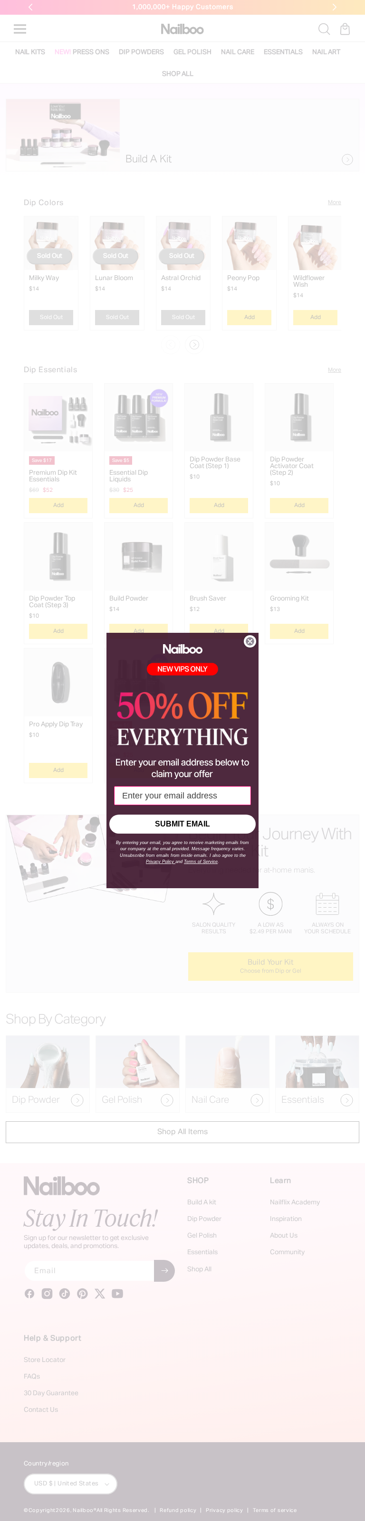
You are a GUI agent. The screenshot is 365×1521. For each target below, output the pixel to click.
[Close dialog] (250, 641)
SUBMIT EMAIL (182, 824)
